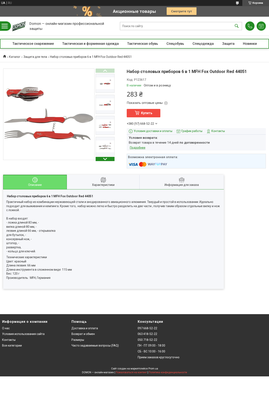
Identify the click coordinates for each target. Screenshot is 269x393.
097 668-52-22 (147, 328)
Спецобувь (175, 44)
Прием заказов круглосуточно (158, 357)
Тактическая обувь (142, 44)
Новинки (250, 44)
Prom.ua (153, 368)
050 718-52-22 (147, 339)
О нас (6, 328)
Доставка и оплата (84, 328)
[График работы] (261, 26)
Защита (228, 44)
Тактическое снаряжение (33, 44)
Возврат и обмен (83, 334)
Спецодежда (203, 44)
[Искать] (237, 26)
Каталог (14, 56)
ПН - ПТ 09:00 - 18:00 (151, 345)
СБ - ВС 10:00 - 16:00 (151, 351)
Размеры (77, 339)
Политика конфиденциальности (168, 372)
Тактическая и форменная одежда (90, 44)
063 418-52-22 (147, 334)
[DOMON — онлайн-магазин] (19, 26)
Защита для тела (35, 56)
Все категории (12, 345)
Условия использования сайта (23, 334)
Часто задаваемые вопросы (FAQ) (95, 345)
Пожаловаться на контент (131, 372)
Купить (146, 113)
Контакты (9, 339)
